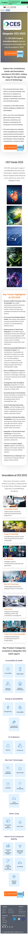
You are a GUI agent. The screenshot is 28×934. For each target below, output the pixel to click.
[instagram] (12, 927)
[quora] (9, 927)
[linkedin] (5, 927)
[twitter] (7, 927)
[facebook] (2, 927)
